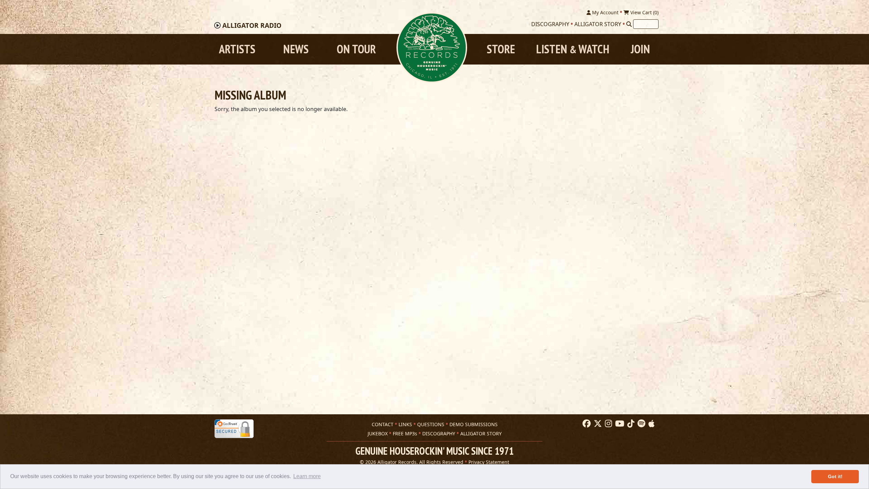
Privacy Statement (488, 462)
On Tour (356, 49)
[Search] (629, 24)
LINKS (405, 424)
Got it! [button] (835, 476)
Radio (251, 25)
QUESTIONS (430, 424)
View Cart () (644, 12)
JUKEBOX (378, 433)
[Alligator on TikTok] (630, 423)
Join (640, 49)
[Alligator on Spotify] (640, 423)
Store (501, 49)
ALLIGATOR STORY (481, 433)
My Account (604, 12)
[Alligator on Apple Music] (650, 423)
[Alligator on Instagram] (607, 423)
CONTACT (382, 424)
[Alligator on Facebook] (586, 423)
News (296, 49)
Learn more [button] (307, 476)
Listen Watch (572, 49)
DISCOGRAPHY (438, 433)
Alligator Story (597, 24)
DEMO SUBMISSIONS (473, 424)
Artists (237, 49)
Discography (550, 24)
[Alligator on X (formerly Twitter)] (597, 423)
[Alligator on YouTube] (618, 423)
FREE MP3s (405, 433)
